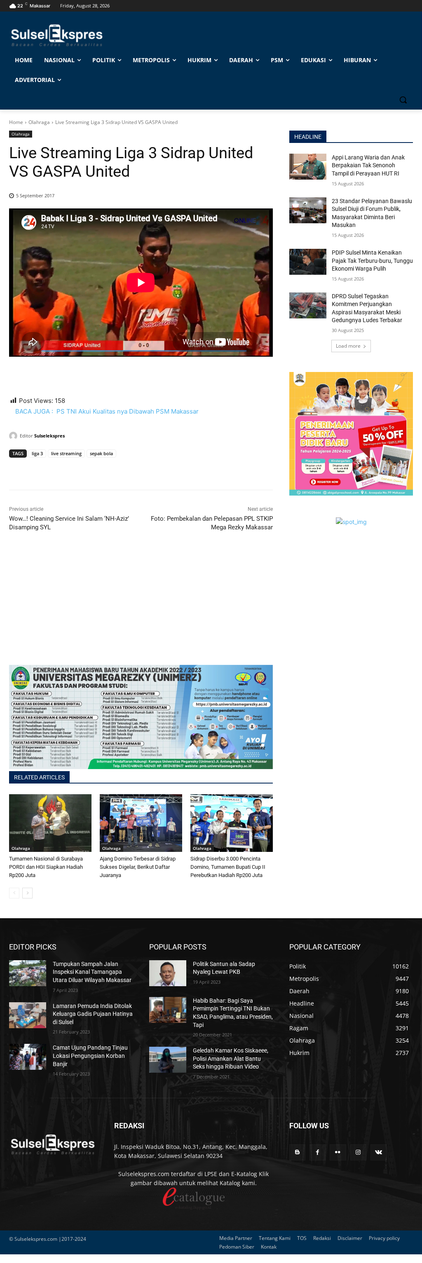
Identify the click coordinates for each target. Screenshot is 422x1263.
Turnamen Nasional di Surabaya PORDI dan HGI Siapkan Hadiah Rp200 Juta (46, 867)
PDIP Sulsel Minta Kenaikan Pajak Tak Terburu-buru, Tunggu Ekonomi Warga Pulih (372, 260)
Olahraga (39, 122)
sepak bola (101, 453)
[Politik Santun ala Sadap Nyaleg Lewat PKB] (167, 973)
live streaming (66, 453)
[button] (403, 100)
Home (16, 122)
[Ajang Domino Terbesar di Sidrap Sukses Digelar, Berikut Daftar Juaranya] (141, 823)
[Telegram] (74, 469)
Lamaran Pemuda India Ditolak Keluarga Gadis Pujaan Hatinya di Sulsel (93, 1014)
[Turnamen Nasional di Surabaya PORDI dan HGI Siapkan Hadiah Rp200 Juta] (50, 823)
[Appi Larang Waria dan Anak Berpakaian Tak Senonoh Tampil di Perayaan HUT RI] (307, 167)
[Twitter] (36, 469)
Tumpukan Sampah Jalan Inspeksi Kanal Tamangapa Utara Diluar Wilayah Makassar (92, 972)
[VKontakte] (378, 1152)
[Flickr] (338, 1152)
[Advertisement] (141, 607)
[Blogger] (297, 1152)
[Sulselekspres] (14, 436)
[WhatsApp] (55, 469)
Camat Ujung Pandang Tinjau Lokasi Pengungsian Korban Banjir (90, 1055)
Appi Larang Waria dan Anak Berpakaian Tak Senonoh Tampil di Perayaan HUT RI (368, 165)
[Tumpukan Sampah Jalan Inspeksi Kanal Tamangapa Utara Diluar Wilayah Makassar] (27, 973)
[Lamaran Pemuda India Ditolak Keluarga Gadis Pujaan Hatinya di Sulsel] (27, 1015)
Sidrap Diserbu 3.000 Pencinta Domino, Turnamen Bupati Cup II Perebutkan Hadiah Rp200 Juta (227, 867)
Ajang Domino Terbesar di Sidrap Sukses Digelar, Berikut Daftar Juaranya (138, 867)
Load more (348, 345)
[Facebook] (17, 469)
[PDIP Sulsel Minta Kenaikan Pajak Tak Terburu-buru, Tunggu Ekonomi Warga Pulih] (307, 262)
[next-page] (27, 893)
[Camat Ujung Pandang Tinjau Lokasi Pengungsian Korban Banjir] (27, 1057)
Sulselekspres (49, 436)
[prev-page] (14, 893)
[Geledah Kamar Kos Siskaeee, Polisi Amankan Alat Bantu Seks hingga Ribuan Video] (167, 1060)
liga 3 (37, 453)
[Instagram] (358, 1152)
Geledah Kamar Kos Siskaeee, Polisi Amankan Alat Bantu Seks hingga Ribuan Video (230, 1058)
